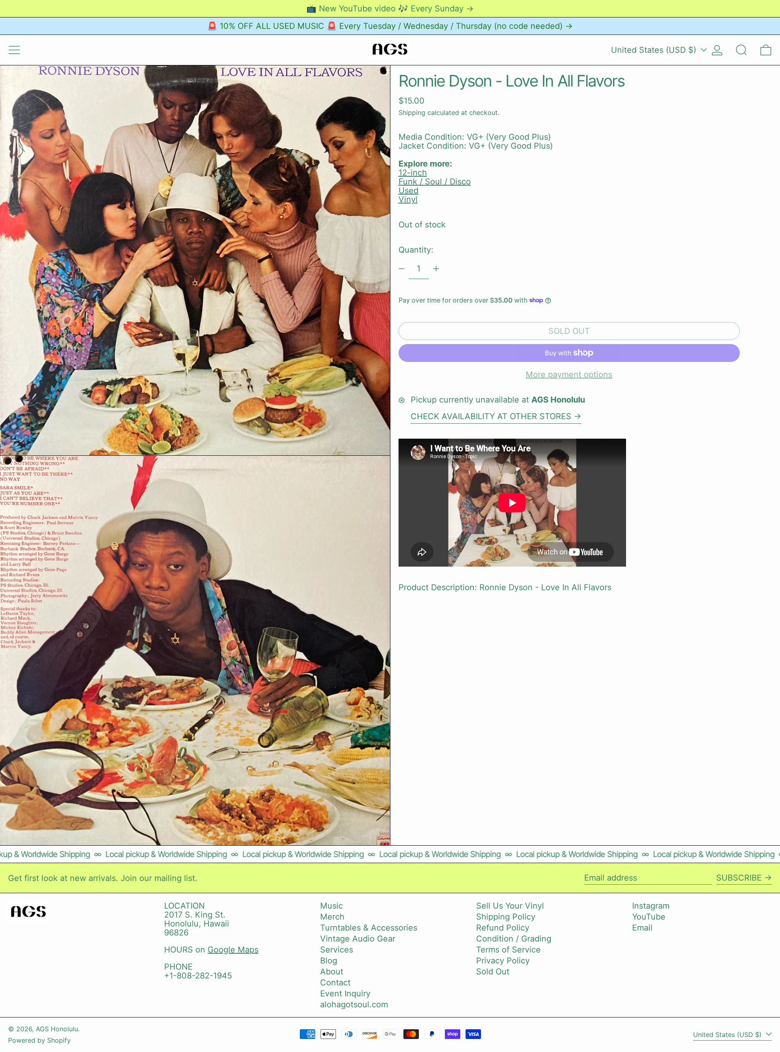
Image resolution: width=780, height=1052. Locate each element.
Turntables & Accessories (368, 928)
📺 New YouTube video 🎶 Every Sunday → (390, 8)
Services (336, 950)
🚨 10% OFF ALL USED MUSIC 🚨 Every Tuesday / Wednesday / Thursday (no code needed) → (390, 26)
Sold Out (492, 971)
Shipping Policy (505, 917)
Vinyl (408, 199)
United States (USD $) (655, 50)
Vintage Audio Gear (357, 939)
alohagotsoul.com (354, 1004)
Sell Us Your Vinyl (510, 906)
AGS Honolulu (57, 1029)
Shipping (412, 112)
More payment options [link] (569, 374)
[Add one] (436, 269)
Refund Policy (502, 928)
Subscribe (739, 878)
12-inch (413, 172)
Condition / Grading (513, 939)
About (331, 971)
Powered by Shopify (39, 1040)
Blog (328, 960)
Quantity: (416, 250)
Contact (335, 982)
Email (642, 927)
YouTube (648, 916)
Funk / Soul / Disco (435, 181)
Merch (332, 917)
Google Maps (233, 950)
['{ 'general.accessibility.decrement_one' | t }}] (401, 269)
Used (408, 190)
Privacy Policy (503, 960)
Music (331, 906)
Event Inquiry (345, 993)
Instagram (651, 905)
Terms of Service (508, 950)
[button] (741, 50)
